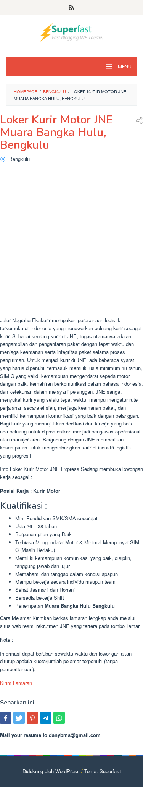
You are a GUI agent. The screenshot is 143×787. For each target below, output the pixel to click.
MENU (124, 66)
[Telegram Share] (45, 718)
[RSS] (71, 7)
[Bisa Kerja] (71, 31)
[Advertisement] (71, 241)
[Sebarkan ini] (5, 718)
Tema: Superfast (102, 771)
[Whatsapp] (59, 718)
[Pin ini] (32, 718)
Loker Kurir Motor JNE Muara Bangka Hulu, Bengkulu (56, 132)
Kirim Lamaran (16, 682)
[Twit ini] (19, 718)
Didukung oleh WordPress (51, 771)
